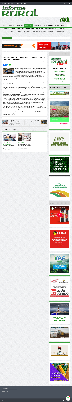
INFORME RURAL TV (50, 28)
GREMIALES (39, 28)
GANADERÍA (28, 25)
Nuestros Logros (15, 3)
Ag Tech (5, 32)
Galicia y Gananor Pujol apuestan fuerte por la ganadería (9, 145)
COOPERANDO (15, 28)
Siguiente (37, 120)
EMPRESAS (19, 25)
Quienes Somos (6, 3)
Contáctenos (23, 3)
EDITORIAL (11, 25)
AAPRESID (61, 28)
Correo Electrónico (42, 61)
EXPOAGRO (27, 32)
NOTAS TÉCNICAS (60, 25)
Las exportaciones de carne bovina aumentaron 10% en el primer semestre (24, 144)
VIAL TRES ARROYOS (28, 28)
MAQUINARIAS (48, 25)
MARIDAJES (60, 32)
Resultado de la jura (35, 121)
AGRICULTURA (38, 25)
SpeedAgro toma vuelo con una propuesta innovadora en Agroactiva (16, 123)
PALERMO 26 (51, 32)
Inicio (4, 25)
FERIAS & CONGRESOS (39, 32)
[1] (68, 399)
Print (35, 61)
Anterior (12, 120)
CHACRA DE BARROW (15, 32)
